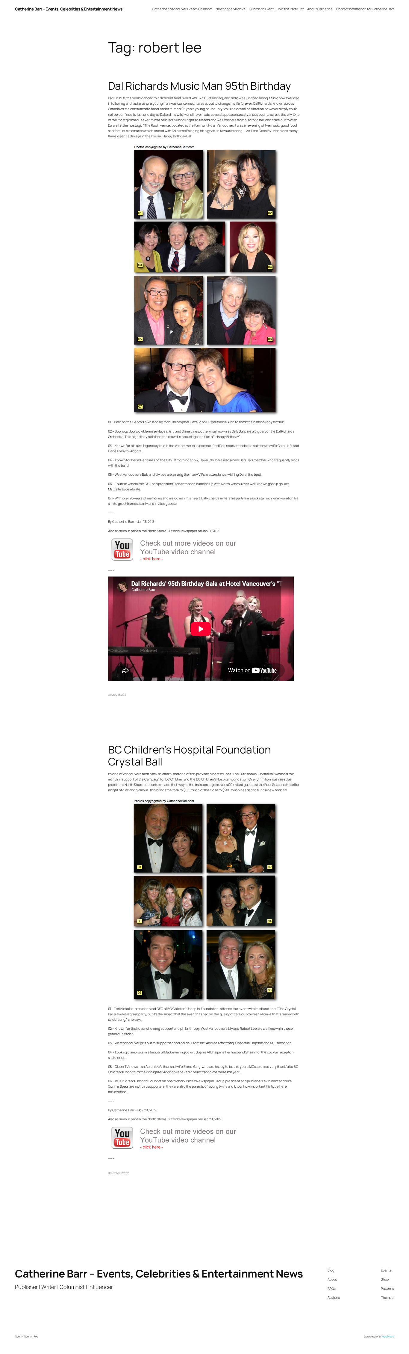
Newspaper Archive (231, 9)
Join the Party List (290, 9)
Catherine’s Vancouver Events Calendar (182, 9)
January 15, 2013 (117, 694)
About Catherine (320, 9)
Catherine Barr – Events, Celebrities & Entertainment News (68, 9)
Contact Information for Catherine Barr (365, 9)
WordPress (387, 1336)
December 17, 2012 (118, 1173)
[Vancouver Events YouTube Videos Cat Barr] (180, 561)
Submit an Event (261, 9)
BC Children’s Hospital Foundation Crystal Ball (189, 756)
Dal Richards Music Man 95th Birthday (199, 86)
